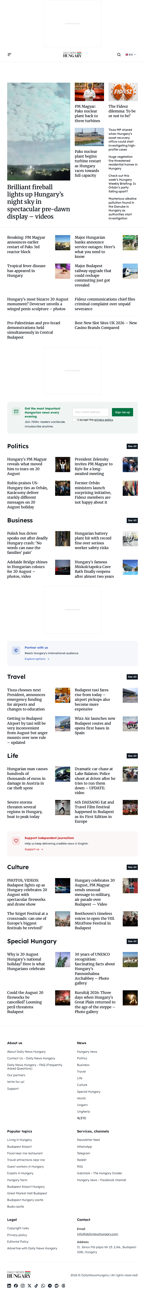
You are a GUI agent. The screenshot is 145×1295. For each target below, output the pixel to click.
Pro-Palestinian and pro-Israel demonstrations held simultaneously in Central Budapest (33, 330)
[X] (29, 1286)
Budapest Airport (19, 1146)
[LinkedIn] (9, 1286)
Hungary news (87, 1051)
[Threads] (63, 1286)
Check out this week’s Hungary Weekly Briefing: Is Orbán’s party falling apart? (122, 183)
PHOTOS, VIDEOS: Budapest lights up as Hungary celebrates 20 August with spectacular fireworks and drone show (27, 892)
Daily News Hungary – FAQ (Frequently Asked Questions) (34, 1066)
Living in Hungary (19, 1140)
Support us (32, 849)
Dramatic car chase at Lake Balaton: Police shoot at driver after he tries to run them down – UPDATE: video (95, 781)
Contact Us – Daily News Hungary (31, 1058)
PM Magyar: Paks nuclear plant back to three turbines (87, 113)
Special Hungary (88, 1091)
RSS (80, 1166)
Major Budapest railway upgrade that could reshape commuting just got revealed (93, 275)
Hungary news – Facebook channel (101, 1180)
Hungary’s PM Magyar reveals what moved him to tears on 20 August (27, 466)
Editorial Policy (18, 1241)
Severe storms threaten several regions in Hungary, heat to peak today (24, 809)
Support (13, 1088)
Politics (82, 1058)
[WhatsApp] (43, 1286)
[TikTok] (36, 1286)
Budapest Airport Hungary (26, 1186)
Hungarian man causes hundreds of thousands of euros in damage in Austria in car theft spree (27, 778)
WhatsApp (84, 1146)
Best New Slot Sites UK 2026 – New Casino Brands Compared (106, 325)
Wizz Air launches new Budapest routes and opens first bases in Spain (95, 725)
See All (132, 446)
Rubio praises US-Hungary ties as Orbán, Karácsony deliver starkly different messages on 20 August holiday (27, 495)
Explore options (35, 659)
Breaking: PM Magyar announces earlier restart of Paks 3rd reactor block (26, 244)
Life (79, 1078)
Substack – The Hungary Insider (99, 1173)
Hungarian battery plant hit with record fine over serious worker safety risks (93, 540)
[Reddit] (57, 1286)
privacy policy (103, 419)
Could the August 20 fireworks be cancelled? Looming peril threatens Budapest (25, 1002)
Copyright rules (18, 1228)
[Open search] (119, 55)
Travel (81, 1071)
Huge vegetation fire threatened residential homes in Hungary (123, 162)
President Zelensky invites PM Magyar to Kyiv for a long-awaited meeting (94, 466)
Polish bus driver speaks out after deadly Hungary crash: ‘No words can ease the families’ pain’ (27, 543)
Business (83, 1065)
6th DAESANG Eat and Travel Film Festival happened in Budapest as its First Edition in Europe (94, 812)
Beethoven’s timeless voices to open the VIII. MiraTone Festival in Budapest (95, 920)
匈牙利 (81, 1118)
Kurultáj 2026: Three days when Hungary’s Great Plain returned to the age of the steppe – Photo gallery (95, 1002)
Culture (82, 1085)
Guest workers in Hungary (25, 1166)
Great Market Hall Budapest (27, 1193)
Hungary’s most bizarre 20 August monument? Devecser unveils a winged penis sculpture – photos (38, 304)
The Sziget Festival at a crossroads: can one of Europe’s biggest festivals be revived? (27, 920)
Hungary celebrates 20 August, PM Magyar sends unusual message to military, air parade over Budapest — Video (95, 892)
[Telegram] (50, 1286)
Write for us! (15, 1082)
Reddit (81, 1160)
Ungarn (82, 1105)
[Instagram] (23, 1286)
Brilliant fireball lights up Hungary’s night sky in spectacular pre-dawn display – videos (38, 201)
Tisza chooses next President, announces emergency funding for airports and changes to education (26, 699)
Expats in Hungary (20, 1173)
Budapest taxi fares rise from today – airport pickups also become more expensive (92, 699)
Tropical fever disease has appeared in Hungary (26, 271)
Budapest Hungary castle (25, 1200)
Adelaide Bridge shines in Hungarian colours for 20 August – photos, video (27, 569)
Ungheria (83, 1111)
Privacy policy (17, 1235)
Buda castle (15, 1206)
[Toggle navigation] (9, 54)
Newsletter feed (88, 1140)
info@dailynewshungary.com (97, 1234)
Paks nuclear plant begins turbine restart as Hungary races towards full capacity (88, 163)
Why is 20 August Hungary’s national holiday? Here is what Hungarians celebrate (26, 961)
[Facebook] (16, 1286)
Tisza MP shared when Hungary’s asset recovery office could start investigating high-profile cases (122, 139)
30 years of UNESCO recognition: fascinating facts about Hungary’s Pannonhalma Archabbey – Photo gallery (95, 968)
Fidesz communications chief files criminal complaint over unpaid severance (105, 304)
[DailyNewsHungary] (72, 54)
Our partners (16, 1075)
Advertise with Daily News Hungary (32, 1248)
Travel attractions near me (26, 1160)
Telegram (83, 1153)
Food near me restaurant (25, 1153)
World (81, 1098)
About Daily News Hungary (26, 1051)
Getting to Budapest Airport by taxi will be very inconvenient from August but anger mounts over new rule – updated (27, 730)
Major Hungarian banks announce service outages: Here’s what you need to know (95, 247)
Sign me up (122, 412)
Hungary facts (17, 1180)
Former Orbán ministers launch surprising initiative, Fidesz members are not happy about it (93, 492)
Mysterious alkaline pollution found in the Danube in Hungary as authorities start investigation (123, 208)
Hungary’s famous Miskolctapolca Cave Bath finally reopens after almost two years (94, 569)
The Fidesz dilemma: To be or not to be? (122, 111)
